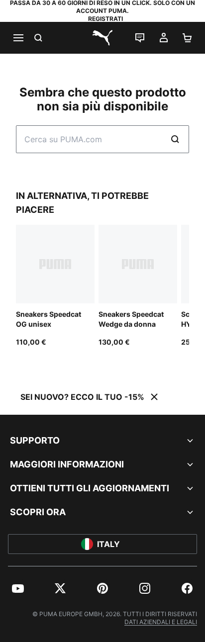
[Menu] (18, 38)
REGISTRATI (105, 18)
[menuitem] (18, 588)
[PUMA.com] (102, 38)
